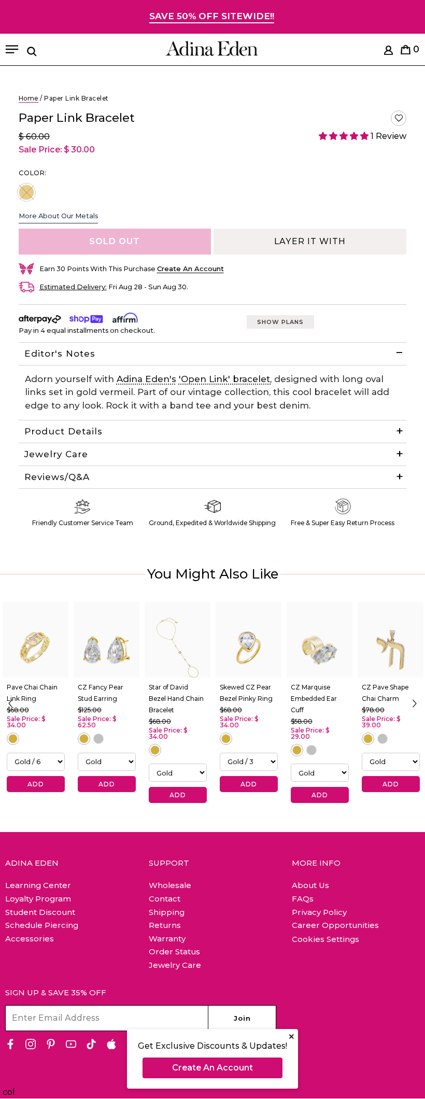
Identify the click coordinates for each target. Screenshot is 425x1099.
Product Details (63, 431)
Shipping (167, 912)
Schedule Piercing (41, 925)
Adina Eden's (146, 379)
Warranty (167, 938)
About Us (310, 885)
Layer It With (310, 241)
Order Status (174, 951)
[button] (398, 118)
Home (28, 98)
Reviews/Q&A (57, 477)
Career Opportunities (335, 925)
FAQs (303, 899)
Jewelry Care (56, 454)
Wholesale (170, 885)
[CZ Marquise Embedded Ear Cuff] (319, 640)
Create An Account (212, 1068)
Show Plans (280, 322)
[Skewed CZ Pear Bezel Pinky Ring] (248, 640)
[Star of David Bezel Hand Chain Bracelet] (177, 640)
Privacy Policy (319, 912)
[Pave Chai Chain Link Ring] (35, 640)
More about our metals (58, 216)
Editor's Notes (59, 353)
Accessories (29, 938)
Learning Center (38, 885)
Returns (165, 925)
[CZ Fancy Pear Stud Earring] (106, 640)
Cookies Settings (325, 939)
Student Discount (40, 912)
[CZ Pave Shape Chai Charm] (390, 640)
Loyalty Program (38, 899)
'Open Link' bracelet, (225, 379)
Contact (164, 899)
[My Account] (388, 52)
